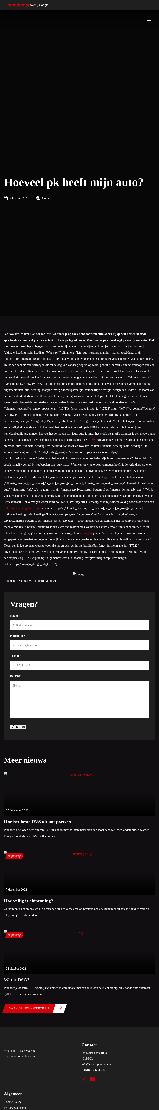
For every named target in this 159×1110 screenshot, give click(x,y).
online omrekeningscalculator (22, 508)
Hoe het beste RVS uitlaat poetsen (37, 821)
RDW (92, 439)
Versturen (18, 726)
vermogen (86, 533)
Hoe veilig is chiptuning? (28, 900)
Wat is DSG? (16, 979)
